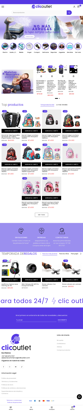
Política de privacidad (9, 378)
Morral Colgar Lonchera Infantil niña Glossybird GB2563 (30, 136)
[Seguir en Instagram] (10, 367)
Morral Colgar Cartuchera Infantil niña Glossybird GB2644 (51, 136)
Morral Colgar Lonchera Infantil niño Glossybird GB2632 (70, 136)
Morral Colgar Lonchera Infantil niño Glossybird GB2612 (10, 170)
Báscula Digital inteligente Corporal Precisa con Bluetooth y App (73, 85)
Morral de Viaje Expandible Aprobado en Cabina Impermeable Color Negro (11, 136)
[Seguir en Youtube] (16, 367)
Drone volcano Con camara (49, 285)
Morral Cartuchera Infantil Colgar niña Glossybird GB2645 (71, 170)
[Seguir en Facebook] (4, 367)
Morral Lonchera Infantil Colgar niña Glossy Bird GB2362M (50, 203)
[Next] (79, 254)
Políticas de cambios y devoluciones (14, 388)
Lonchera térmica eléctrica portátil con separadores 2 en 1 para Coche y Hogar (51, 86)
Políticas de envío (7, 385)
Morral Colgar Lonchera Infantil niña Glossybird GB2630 (50, 170)
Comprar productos (63, 350)
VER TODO (41, 215)
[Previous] (42, 254)
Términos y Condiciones (9, 381)
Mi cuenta (60, 340)
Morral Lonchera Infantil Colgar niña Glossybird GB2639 (30, 203)
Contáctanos (61, 344)
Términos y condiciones (14, 400)
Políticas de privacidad (14, 402)
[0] (78, 7)
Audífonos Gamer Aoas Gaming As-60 (10, 285)
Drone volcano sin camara (71, 284)
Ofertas (59, 347)
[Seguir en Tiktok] (22, 367)
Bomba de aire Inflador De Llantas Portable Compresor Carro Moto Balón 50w (62, 85)
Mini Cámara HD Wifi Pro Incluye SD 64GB (30, 285)
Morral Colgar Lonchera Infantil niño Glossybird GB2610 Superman (30, 170)
